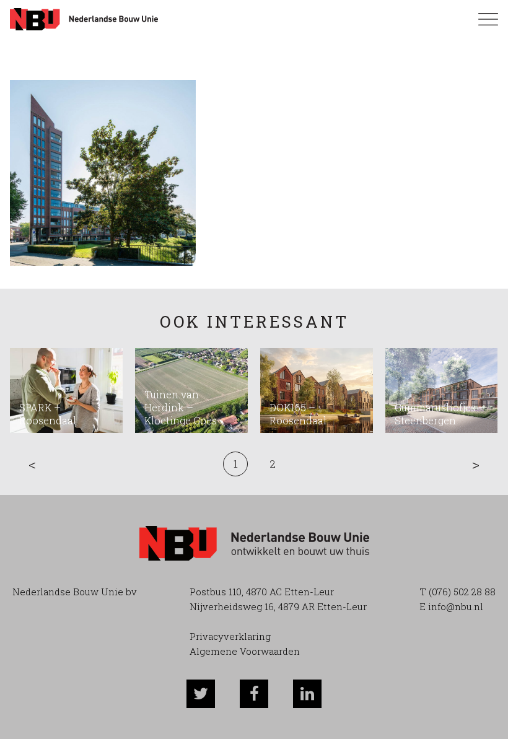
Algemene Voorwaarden (245, 651)
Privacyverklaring (230, 636)
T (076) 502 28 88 (457, 591)
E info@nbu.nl (451, 606)
